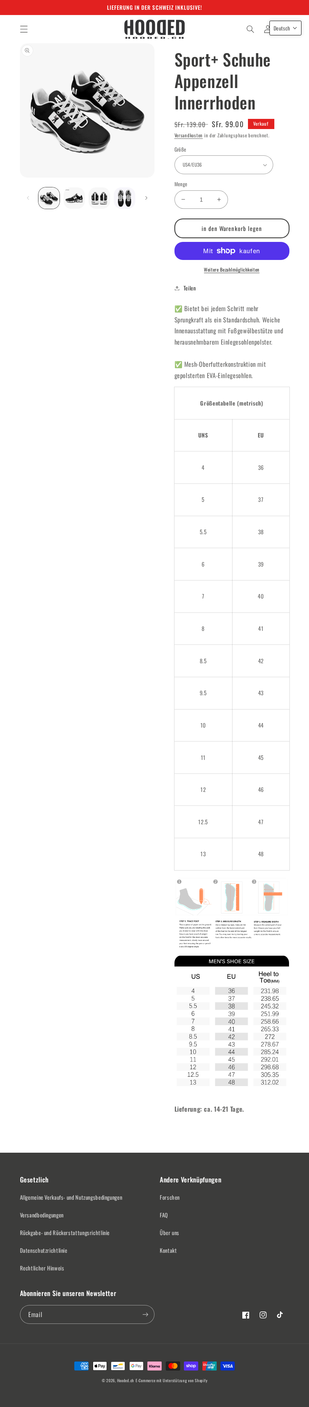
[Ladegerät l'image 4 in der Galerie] (124, 197)
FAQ (164, 1215)
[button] (23, 29)
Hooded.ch (126, 1380)
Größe (180, 149)
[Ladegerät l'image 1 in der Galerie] (49, 197)
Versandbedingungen (42, 1215)
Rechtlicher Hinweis (42, 1268)
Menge (181, 184)
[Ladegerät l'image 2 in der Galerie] (74, 197)
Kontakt (168, 1250)
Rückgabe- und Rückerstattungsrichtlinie (65, 1232)
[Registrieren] (145, 1314)
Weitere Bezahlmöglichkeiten (231, 269)
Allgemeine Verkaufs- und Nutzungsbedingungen (71, 1197)
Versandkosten (188, 135)
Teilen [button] (190, 288)
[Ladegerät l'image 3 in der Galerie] (99, 197)
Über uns (169, 1232)
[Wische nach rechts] (146, 198)
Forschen (170, 1197)
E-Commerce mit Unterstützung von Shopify (171, 1380)
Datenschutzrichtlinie (43, 1250)
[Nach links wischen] (28, 198)
